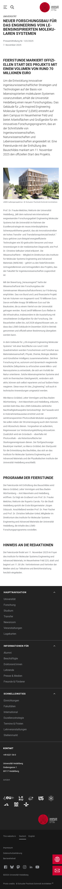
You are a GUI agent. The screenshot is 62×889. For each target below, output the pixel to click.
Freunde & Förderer (14, 681)
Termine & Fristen (13, 723)
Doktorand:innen (13, 664)
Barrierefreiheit (9, 858)
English (31, 836)
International (11, 712)
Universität (10, 599)
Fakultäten (10, 706)
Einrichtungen (11, 700)
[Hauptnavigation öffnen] (6, 7)
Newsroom (10, 622)
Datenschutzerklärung (12, 853)
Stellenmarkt (11, 735)
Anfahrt (6, 780)
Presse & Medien (13, 675)
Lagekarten (10, 633)
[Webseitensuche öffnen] (13, 7)
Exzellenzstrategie (14, 717)
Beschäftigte (11, 658)
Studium (8, 610)
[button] (30, 592)
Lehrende (9, 670)
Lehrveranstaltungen (15, 729)
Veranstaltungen (13, 628)
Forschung (10, 604)
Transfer (8, 616)
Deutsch (22, 836)
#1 (53, 883)
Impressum (8, 848)
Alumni (8, 652)
